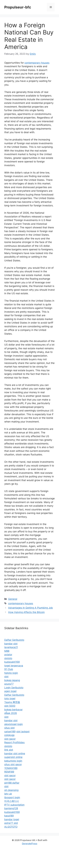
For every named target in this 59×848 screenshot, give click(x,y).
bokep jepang (12, 680)
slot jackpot (23, 731)
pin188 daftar (11, 782)
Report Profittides (14, 742)
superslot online (13, 757)
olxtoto (8, 658)
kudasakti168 (12, 661)
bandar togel (11, 819)
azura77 (9, 683)
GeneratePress (29, 843)
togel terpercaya (13, 665)
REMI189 (9, 771)
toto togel (9, 698)
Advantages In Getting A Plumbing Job (30, 607)
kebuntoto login (13, 760)
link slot (8, 749)
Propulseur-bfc (17, 7)
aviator (8, 654)
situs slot (9, 727)
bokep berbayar (13, 709)
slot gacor (10, 738)
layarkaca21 (11, 647)
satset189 (10, 731)
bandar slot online (14, 753)
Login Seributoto (13, 687)
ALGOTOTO (10, 826)
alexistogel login (13, 724)
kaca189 (9, 815)
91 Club (8, 669)
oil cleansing (11, 790)
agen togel (10, 691)
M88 (6, 651)
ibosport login (12, 797)
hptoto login (11, 673)
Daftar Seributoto (14, 639)
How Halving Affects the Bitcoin (26, 612)
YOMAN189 (10, 768)
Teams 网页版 (12, 702)
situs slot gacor (13, 764)
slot (6, 676)
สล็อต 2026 (10, 713)
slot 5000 (9, 705)
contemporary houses (36, 62)
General (12, 599)
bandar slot (10, 643)
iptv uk (8, 793)
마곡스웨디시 (11, 801)
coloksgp (9, 735)
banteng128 (11, 808)
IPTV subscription (14, 804)
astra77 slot (11, 823)
